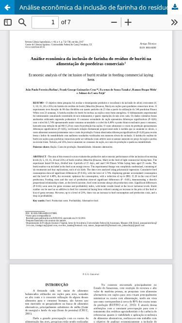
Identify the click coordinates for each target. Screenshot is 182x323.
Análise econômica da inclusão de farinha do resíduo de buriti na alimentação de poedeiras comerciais (100, 7)
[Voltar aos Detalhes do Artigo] (7, 7)
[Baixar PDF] (174, 7)
